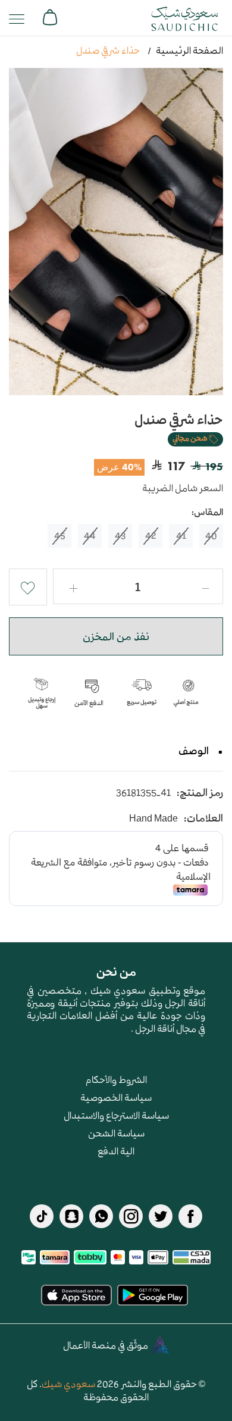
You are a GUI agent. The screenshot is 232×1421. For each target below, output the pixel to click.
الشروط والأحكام (116, 1079)
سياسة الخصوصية (116, 1097)
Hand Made (153, 818)
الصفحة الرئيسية (189, 50)
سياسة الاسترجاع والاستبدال (116, 1115)
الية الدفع (116, 1150)
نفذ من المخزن (116, 636)
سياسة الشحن (116, 1133)
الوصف (193, 751)
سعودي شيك (68, 1383)
